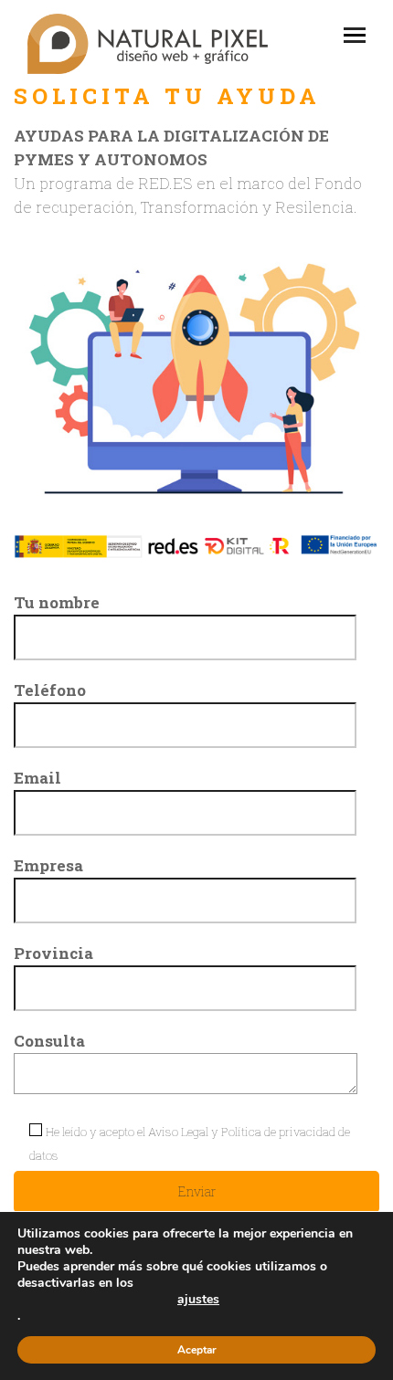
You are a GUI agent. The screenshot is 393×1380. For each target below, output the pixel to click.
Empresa (48, 865)
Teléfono (50, 690)
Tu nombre (57, 602)
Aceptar (197, 1350)
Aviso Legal (178, 1131)
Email (37, 777)
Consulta (49, 1040)
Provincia (53, 953)
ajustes (198, 1299)
